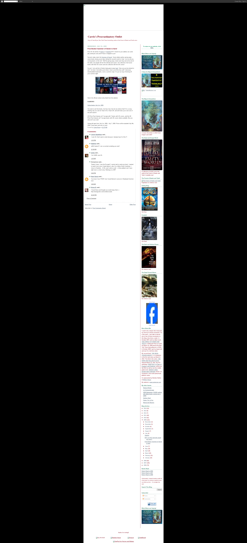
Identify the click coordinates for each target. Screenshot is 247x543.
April (146, 451)
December (148, 422)
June (146, 446)
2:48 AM (93, 184)
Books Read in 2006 (147, 471)
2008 (145, 460)
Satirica (102, 51)
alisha (93, 153)
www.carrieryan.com (155, 382)
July (146, 433)
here (116, 68)
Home (110, 204)
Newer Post (88, 204)
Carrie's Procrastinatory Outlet (105, 36)
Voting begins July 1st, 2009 (95, 105)
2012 (145, 413)
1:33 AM (93, 158)
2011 (145, 415)
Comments (147, 499)
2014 (145, 408)
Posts (146, 496)
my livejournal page (148, 390)
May (146, 448)
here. (152, 48)
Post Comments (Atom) (99, 208)
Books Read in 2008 (147, 474)
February (147, 455)
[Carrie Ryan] (152, 323)
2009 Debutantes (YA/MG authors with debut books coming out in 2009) (152, 394)
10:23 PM (93, 195)
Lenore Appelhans (96, 134)
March (147, 453)
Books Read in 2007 (147, 473)
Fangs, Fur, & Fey (148, 400)
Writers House (147, 379)
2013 (145, 410)
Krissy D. (93, 187)
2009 (145, 420)
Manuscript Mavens (148, 402)
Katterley (108, 51)
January (147, 458)
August (147, 431)
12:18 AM (93, 149)
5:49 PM (93, 173)
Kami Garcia (94, 176)
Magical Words (147, 388)
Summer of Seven (107, 57)
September (148, 428)
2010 (145, 417)
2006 (145, 465)
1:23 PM (93, 140)
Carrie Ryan (152, 302)
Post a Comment (91, 198)
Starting (147, 435)
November (148, 424)
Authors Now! (147, 398)
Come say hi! (152, 325)
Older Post (133, 204)
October (147, 426)
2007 (145, 463)
